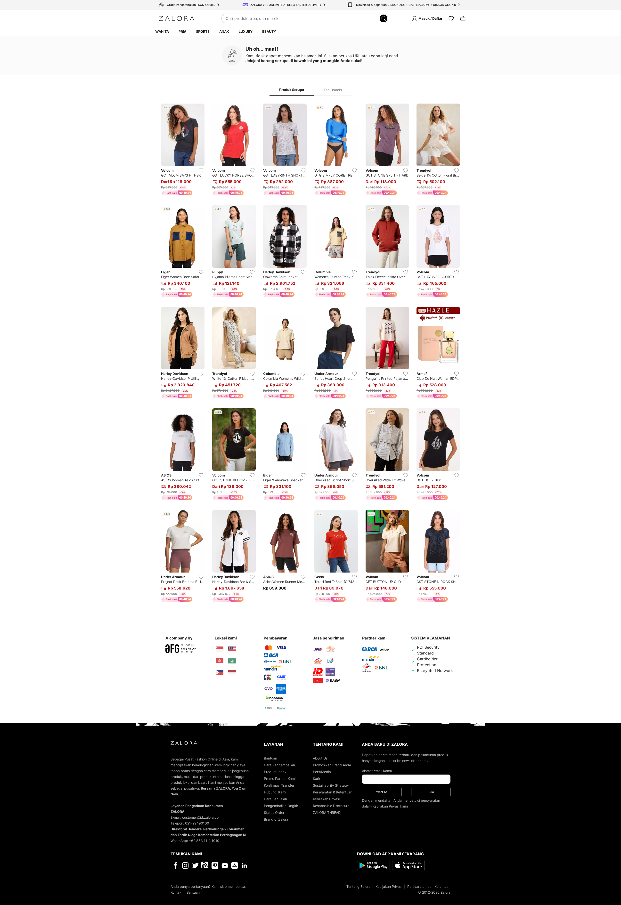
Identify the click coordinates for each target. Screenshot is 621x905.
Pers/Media (322, 772)
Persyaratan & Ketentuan (332, 792)
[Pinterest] (215, 865)
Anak (224, 31)
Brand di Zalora (276, 819)
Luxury (246, 31)
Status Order (274, 812)
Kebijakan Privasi (326, 799)
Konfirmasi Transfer (279, 785)
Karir (316, 778)
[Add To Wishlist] (201, 170)
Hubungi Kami (275, 792)
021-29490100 (197, 823)
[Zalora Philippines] (219, 672)
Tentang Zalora (358, 886)
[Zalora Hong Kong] (219, 661)
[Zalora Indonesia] (232, 672)
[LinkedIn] (244, 865)
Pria (182, 31)
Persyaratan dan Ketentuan (428, 886)
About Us (320, 758)
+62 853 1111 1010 (204, 841)
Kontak (176, 892)
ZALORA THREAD (327, 812)
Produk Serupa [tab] (291, 90)
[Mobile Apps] (234, 865)
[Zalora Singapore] (219, 649)
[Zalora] (176, 18)
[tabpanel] (310, 354)
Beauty (269, 31)
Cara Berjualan (275, 799)
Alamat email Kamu (377, 771)
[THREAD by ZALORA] (205, 865)
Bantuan (270, 758)
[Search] (383, 18)
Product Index (275, 772)
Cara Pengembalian (279, 765)
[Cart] (463, 18)
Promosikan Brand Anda (332, 765)
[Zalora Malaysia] (232, 649)
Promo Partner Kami (279, 778)
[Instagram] (185, 865)
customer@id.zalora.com (201, 817)
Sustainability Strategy (331, 785)
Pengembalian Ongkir (281, 806)
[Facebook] (175, 865)
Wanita (162, 31)
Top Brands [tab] (333, 90)
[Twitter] (195, 865)
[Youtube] (225, 865)
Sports (203, 31)
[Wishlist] (451, 18)
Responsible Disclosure (331, 806)
